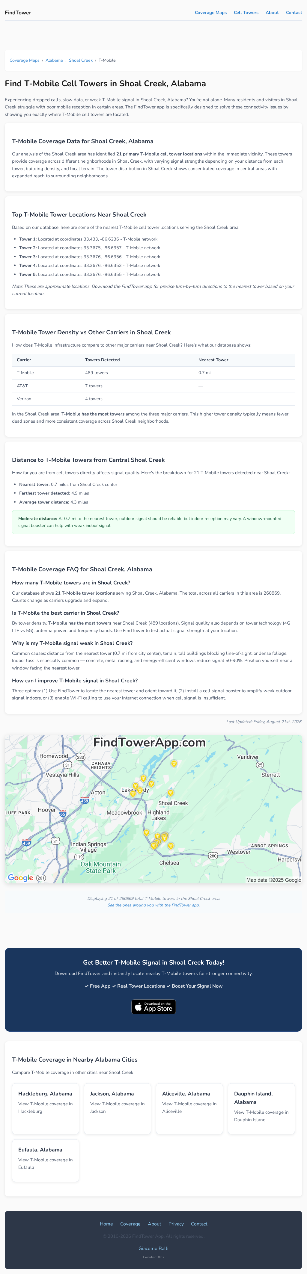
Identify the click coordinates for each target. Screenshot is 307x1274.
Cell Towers (246, 13)
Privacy (176, 1224)
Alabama (54, 60)
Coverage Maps (211, 13)
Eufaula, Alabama (40, 1149)
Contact (294, 13)
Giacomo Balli (153, 1248)
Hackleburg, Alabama (45, 1093)
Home (106, 1224)
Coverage (130, 1224)
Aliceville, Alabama (186, 1093)
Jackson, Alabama (112, 1093)
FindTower (18, 12)
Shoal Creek (81, 60)
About (272, 13)
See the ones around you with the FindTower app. (153, 905)
